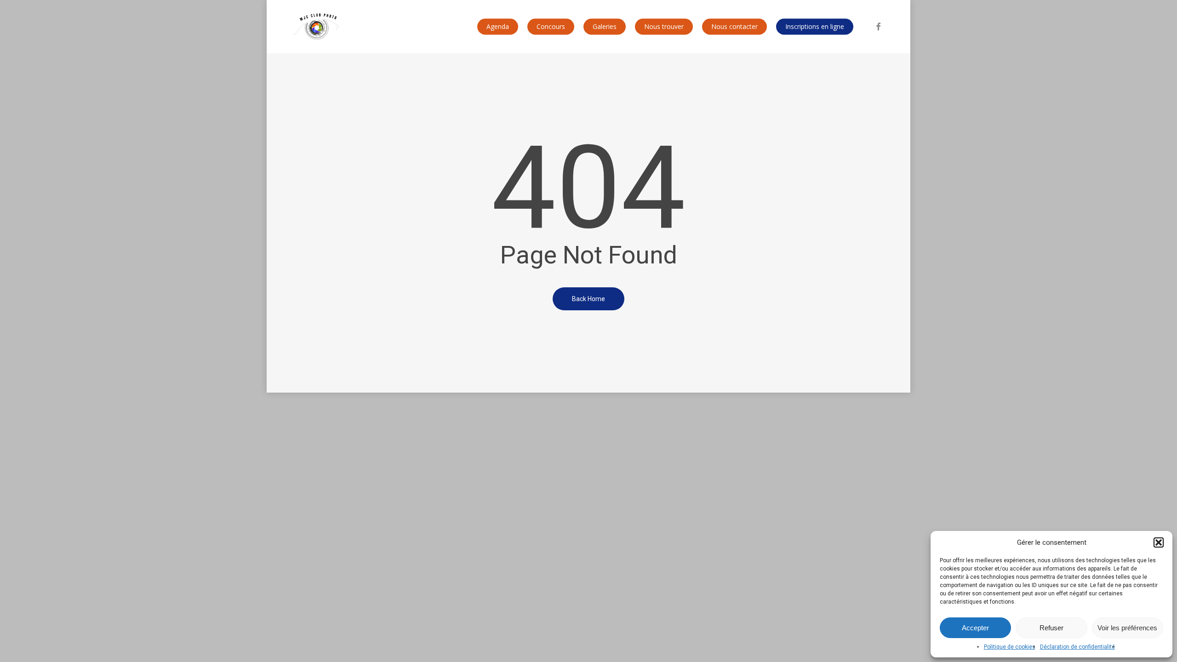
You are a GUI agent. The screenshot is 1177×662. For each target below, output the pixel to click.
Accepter (975, 628)
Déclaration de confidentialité (1077, 647)
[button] (1158, 542)
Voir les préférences (1127, 628)
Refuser (1051, 628)
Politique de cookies (1009, 647)
